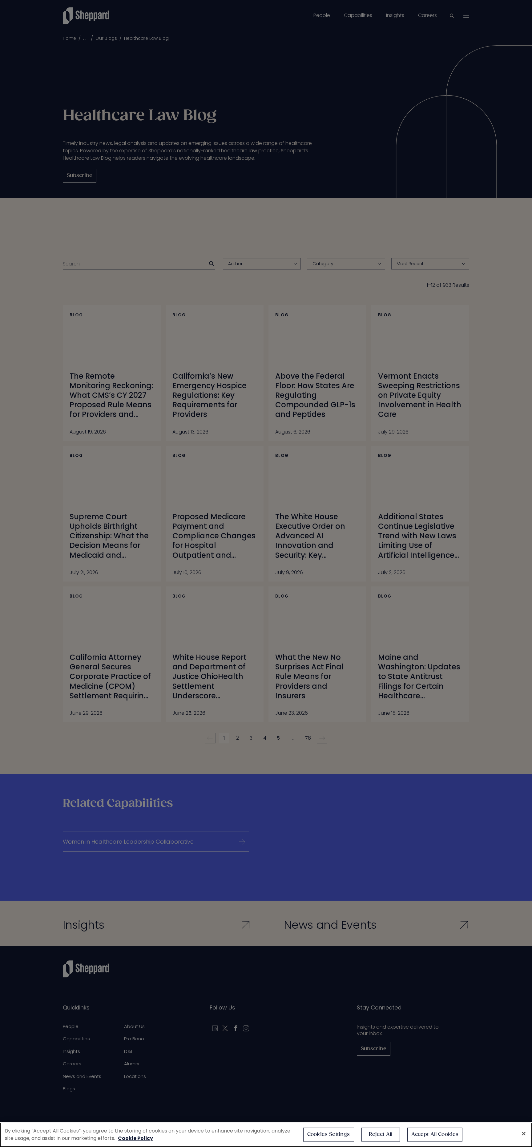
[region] (266, 1134)
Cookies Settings (328, 1134)
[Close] (523, 1134)
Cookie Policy (135, 1138)
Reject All (381, 1134)
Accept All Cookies (435, 1134)
